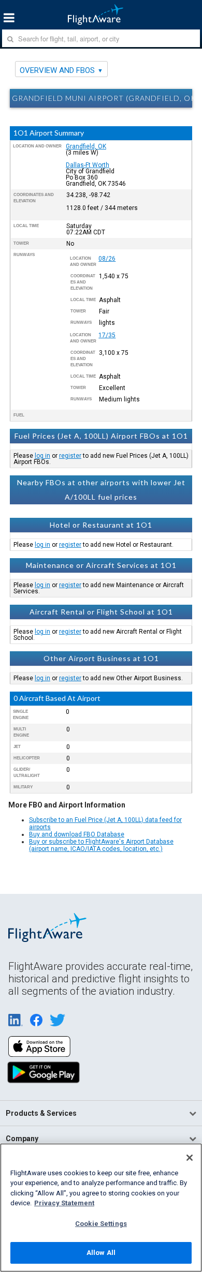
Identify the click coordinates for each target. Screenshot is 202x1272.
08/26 (107, 258)
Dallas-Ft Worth (87, 165)
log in (42, 455)
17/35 (107, 335)
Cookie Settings (101, 1224)
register (70, 455)
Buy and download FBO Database (76, 834)
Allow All (101, 1252)
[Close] (189, 1157)
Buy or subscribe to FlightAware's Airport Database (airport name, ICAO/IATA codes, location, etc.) (101, 845)
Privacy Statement (64, 1203)
